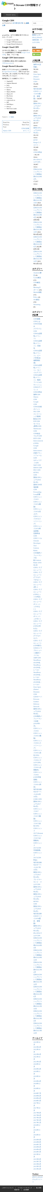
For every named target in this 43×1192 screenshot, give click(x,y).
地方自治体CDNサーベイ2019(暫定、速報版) (37, 93)
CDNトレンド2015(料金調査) (37, 528)
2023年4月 (37, 1047)
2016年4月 (37, 1149)
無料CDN (36, 394)
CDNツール (37, 538)
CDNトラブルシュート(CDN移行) (37, 643)
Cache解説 (37, 278)
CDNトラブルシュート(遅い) (37, 584)
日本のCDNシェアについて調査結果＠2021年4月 (37, 967)
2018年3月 (37, 1101)
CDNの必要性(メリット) (37, 336)
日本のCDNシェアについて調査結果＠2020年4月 (37, 174)
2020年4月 (37, 1069)
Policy (35, 297)
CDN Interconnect (7, 63)
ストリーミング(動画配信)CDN (37, 416)
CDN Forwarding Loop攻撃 (37, 492)
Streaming (36, 304)
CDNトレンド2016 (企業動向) (37, 767)
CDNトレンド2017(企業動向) (37, 838)
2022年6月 (37, 1054)
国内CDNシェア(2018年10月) (37, 118)
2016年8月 (37, 1142)
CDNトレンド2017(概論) (37, 816)
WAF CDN (37, 465)
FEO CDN (36, 470)
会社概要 (26, 1190)
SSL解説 (36, 299)
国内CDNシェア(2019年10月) (37, 928)
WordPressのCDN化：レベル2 (37, 675)
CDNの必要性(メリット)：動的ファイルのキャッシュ (37, 380)
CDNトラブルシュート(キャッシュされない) (37, 604)
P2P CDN (36, 421)
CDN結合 (36, 433)
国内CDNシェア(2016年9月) (37, 711)
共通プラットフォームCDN (37, 455)
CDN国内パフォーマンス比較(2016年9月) (37, 721)
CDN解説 (11, 117)
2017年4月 (37, 1118)
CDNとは (36, 321)
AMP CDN (37, 658)
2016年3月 (37, 1152)
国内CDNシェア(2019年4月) (37, 130)
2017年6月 (37, 1115)
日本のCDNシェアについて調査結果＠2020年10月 (37, 955)
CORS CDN (37, 799)
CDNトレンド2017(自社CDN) (37, 823)
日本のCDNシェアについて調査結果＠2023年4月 (37, 212)
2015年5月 (37, 1166)
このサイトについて (8, 1188)
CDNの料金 (37, 152)
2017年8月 (37, 1113)
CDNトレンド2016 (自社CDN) (37, 752)
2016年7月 (37, 1144)
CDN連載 (36, 319)
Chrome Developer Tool (37, 543)
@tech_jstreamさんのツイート (37, 1179)
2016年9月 (37, 1140)
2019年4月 (37, 1081)
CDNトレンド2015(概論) (37, 504)
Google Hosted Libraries (10, 71)
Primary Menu (11, 15)
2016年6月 (37, 1147)
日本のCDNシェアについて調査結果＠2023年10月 (37, 198)
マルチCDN (37, 436)
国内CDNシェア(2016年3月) (37, 480)
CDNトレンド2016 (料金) (37, 784)
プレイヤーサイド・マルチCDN (37, 882)
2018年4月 (37, 1098)
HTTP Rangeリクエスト (37, 142)
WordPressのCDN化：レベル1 (37, 667)
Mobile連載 (37, 292)
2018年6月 (37, 1096)
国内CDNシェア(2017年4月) (37, 804)
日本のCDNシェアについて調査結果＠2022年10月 (37, 227)
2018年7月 (37, 1093)
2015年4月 (37, 1169)
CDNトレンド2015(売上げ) (37, 511)
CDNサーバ (37, 697)
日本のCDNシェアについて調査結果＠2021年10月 (37, 256)
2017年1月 (37, 1122)
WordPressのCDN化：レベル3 (37, 682)
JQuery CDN (7, 131)
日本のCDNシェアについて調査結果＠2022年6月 (37, 242)
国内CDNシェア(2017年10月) (37, 106)
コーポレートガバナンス (25, 1188)
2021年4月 (37, 1062)
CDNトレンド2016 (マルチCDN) (37, 760)
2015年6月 (37, 1164)
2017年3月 (37, 1120)
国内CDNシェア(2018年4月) (37, 889)
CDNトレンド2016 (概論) (37, 735)
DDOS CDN (37, 468)
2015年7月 (37, 1161)
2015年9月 (37, 1159)
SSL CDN (36, 411)
